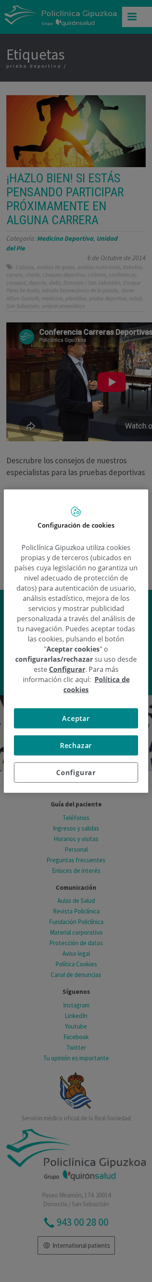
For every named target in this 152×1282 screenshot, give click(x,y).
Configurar (76, 772)
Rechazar (76, 745)
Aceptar (76, 718)
